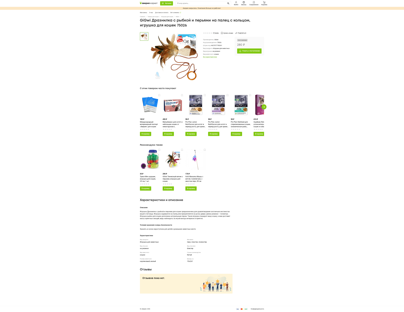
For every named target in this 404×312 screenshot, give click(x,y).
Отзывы (216, 33)
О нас (151, 12)
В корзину (146, 134)
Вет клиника (174, 12)
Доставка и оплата (161, 12)
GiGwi (177, 16)
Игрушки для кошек (167, 16)
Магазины (143, 12)
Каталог (168, 3)
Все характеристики (210, 57)
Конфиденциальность (257, 309)
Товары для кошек (153, 16)
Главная (142, 16)
